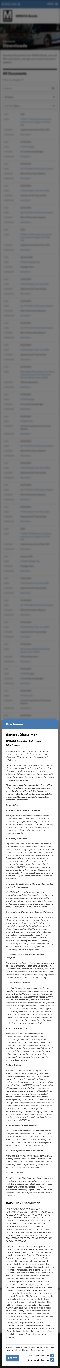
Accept (12, 1358)
